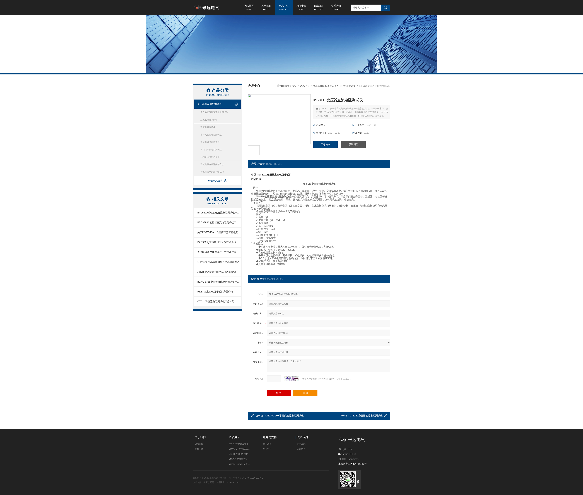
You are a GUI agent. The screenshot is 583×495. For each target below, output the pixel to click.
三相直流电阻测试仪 (210, 157)
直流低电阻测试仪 (208, 120)
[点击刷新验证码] (291, 378)
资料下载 (199, 449)
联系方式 (301, 443)
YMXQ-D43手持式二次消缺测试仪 (240, 449)
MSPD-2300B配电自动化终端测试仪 (240, 454)
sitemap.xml (233, 482)
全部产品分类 (215, 180)
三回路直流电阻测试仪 (211, 149)
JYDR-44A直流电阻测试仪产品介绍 (216, 272)
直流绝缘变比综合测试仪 (212, 172)
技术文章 (267, 443)
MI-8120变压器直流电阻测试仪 (366, 415)
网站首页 (249, 7)
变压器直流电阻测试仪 (209, 104)
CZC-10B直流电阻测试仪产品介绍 (215, 301)
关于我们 (266, 7)
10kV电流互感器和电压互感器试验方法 (218, 262)
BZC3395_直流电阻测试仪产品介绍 (216, 242)
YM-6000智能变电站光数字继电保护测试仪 (240, 443)
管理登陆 (220, 482)
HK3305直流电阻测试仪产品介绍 (215, 291)
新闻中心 (301, 7)
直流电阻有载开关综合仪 (212, 164)
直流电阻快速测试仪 (210, 142)
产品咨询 (325, 144)
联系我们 (336, 7)
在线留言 (319, 7)
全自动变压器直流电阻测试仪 (214, 112)
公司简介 (199, 443)
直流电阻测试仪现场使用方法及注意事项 (219, 252)
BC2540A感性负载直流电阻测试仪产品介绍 (219, 212)
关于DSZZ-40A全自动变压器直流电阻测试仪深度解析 (219, 232)
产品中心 (284, 7)
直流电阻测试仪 (207, 127)
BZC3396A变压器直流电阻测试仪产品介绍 (219, 222)
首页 (294, 85)
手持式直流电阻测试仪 (211, 134)
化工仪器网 (208, 482)
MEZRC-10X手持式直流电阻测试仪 (284, 415)
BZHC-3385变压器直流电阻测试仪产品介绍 (219, 281)
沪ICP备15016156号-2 (252, 478)
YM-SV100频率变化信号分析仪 (240, 459)
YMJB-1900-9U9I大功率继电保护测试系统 (240, 464)
